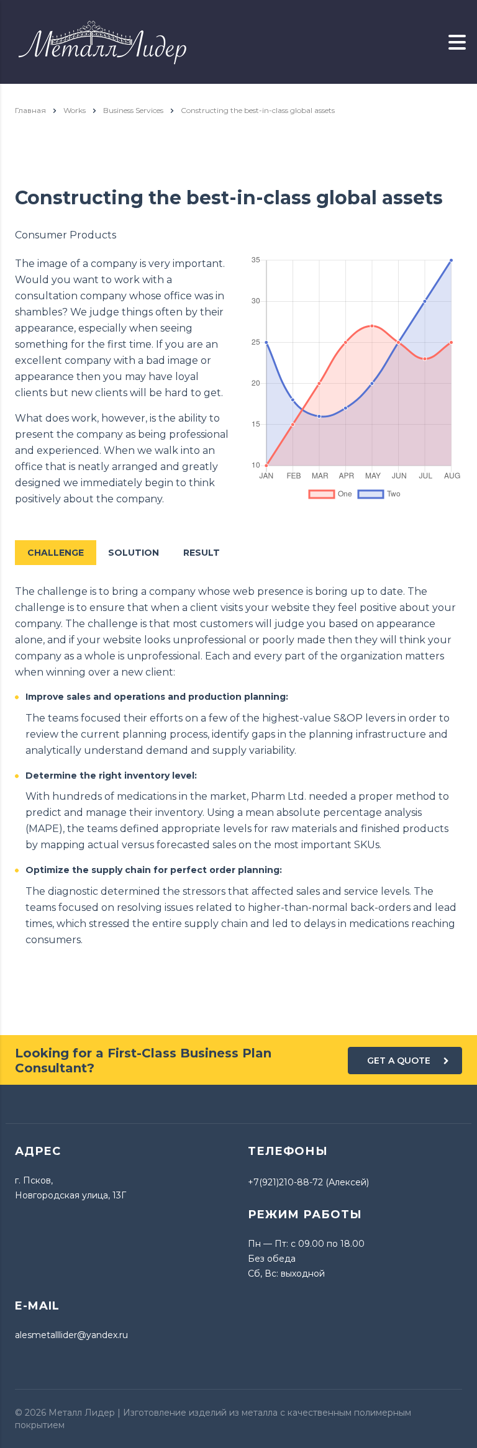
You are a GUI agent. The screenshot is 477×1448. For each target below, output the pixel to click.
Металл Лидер (81, 1412)
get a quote (398, 1060)
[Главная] (102, 41)
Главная (30, 110)
